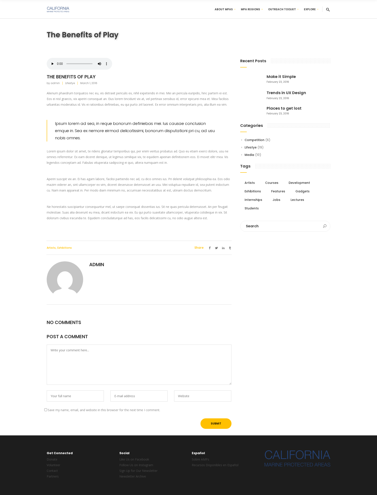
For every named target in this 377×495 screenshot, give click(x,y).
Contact (52, 471)
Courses (271, 183)
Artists (51, 248)
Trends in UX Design (286, 92)
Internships (253, 200)
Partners (53, 476)
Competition (254, 140)
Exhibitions (64, 248)
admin (55, 83)
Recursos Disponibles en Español (215, 465)
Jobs (276, 200)
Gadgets (302, 191)
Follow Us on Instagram (136, 465)
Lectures (297, 200)
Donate (52, 459)
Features (278, 191)
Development (299, 183)
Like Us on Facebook (134, 459)
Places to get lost (284, 108)
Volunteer (53, 465)
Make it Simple (281, 76)
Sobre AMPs (200, 459)
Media (249, 155)
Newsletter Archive (132, 476)
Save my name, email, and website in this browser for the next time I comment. (104, 410)
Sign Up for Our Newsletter (138, 471)
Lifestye (70, 83)
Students (252, 208)
